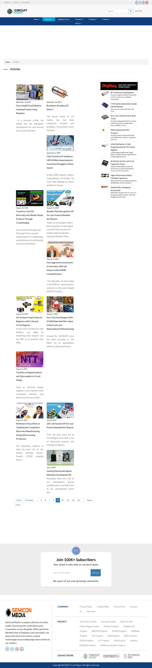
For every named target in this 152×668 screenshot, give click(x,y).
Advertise (26, 2)
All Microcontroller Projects (112, 645)
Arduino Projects (111, 626)
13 (79, 500)
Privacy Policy (86, 606)
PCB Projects (120, 640)
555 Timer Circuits (88, 621)
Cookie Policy (103, 606)
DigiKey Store (63, 19)
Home (7, 62)
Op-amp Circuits (108, 621)
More (77, 23)
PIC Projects (97, 636)
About (7, 2)
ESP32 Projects (86, 640)
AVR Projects (114, 636)
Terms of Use (119, 606)
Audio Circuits (126, 621)
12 (74, 500)
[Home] (19, 11)
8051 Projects (130, 636)
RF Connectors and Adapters (122, 92)
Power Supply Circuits (89, 626)
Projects (79, 19)
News (36, 19)
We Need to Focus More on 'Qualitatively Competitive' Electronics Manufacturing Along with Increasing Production (28, 431)
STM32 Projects (119, 631)
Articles (48, 19)
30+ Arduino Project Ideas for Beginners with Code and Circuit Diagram (29, 321)
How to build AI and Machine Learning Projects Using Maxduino (28, 109)
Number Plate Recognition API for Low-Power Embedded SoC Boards (60, 215)
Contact (16, 2)
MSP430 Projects (99, 631)
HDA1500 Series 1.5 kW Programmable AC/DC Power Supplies (123, 147)
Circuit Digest (75, 665)
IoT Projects (103, 640)
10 (63, 500)
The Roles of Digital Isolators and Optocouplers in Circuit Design (29, 376)
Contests (92, 19)
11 (69, 500)
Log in (138, 11)
